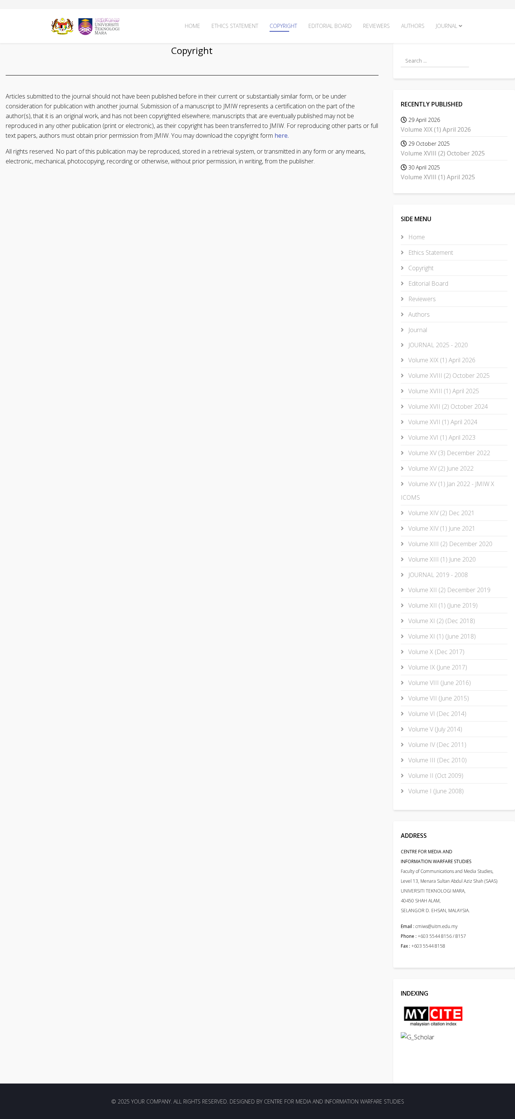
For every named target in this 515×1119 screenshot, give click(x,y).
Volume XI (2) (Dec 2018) (441, 621)
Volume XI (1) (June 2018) (441, 636)
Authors (413, 25)
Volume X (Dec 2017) (435, 652)
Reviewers (376, 25)
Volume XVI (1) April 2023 (441, 437)
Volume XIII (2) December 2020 (449, 544)
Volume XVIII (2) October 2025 (448, 375)
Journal (446, 25)
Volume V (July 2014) (434, 729)
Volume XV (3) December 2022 (448, 453)
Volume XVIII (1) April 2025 (443, 391)
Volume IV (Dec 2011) (436, 744)
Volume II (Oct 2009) (435, 775)
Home (192, 25)
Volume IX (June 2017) (437, 667)
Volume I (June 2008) (435, 791)
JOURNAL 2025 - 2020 (437, 345)
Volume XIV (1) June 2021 (441, 528)
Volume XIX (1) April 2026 (441, 360)
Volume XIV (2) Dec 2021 (441, 513)
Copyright (283, 25)
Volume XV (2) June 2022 (440, 468)
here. (281, 135)
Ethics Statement (235, 25)
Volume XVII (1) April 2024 (442, 422)
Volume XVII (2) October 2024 (447, 406)
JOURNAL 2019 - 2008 (437, 575)
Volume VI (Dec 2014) (436, 714)
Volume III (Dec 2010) (437, 760)
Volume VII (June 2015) (438, 698)
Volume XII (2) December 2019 (448, 590)
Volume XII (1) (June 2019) (442, 605)
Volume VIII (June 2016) (439, 683)
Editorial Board (330, 25)
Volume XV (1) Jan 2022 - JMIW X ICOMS (447, 491)
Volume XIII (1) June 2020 (441, 559)
